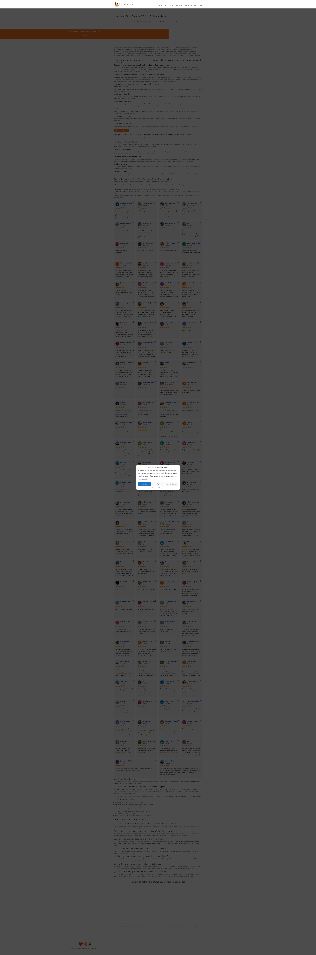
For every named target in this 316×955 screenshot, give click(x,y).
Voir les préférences (171, 484)
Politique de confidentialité (157, 487)
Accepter (144, 484)
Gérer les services (143, 479)
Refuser (158, 484)
